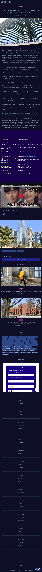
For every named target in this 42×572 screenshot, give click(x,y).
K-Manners (20, 250)
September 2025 (21, 425)
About (21, 561)
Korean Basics (34, 344)
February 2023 (21, 478)
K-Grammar (25, 340)
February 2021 (21, 539)
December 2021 (21, 511)
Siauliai (5, 352)
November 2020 (21, 548)
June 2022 (21, 500)
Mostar (34, 348)
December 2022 (21, 483)
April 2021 (21, 534)
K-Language (12, 250)
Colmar (28, 337)
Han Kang (5, 340)
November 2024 (21, 450)
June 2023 (21, 470)
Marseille (27, 348)
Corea (21, 6)
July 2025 (21, 431)
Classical (21, 337)
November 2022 (21, 486)
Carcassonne (13, 337)
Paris (11, 350)
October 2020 (21, 550)
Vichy (29, 352)
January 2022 (21, 509)
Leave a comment (21, 259)
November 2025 (21, 419)
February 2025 (21, 445)
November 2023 (21, 456)
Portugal (17, 350)
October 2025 (21, 422)
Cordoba (35, 337)
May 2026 (21, 408)
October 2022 (21, 489)
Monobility (18, 15)
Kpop (13, 348)
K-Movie (21, 342)
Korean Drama (6, 346)
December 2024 (21, 447)
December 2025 (21, 417)
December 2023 (21, 453)
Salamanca (32, 350)
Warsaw (35, 352)
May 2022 (21, 503)
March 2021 (21, 536)
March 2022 (21, 506)
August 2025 (21, 428)
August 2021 (21, 522)
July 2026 (21, 403)
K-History (33, 340)
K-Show (10, 344)
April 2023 (21, 472)
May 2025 (21, 436)
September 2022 (21, 492)
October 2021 (21, 517)
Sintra (11, 352)
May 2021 (21, 531)
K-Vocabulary (18, 344)
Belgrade (5, 337)
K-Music (28, 342)
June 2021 (21, 528)
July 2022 (21, 497)
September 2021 (21, 520)
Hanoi (12, 340)
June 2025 (21, 433)
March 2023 (21, 475)
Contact (21, 565)
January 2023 (21, 481)
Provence (24, 350)
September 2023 (21, 461)
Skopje (16, 352)
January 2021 (21, 542)
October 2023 (21, 458)
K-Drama (5, 250)
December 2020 (21, 545)
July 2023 (21, 467)
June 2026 (21, 405)
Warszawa (5, 354)
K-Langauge (6, 342)
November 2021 (21, 514)
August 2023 (21, 464)
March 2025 (21, 442)
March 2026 (21, 411)
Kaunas (26, 344)
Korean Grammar (17, 346)
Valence (23, 352)
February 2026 (21, 414)
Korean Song (6, 348)
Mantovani (20, 348)
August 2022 (21, 495)
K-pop (4, 344)
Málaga (5, 350)
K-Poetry (34, 342)
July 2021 (21, 525)
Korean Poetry (27, 346)
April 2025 (21, 439)
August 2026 (21, 400)
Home (21, 557)
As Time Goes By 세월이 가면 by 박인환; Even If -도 (21, 323)
